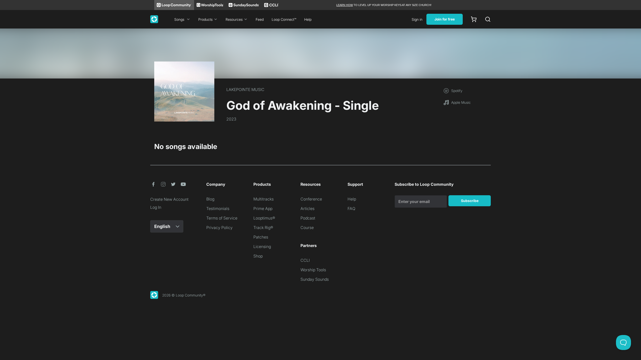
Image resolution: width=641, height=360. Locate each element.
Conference (311, 199)
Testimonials (217, 208)
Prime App (262, 208)
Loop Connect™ (284, 19)
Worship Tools (313, 269)
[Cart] (474, 19)
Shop (258, 256)
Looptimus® (264, 218)
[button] (153, 184)
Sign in (417, 19)
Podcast (307, 218)
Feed (260, 19)
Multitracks (263, 199)
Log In (155, 207)
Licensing (262, 246)
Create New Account (169, 199)
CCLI (305, 260)
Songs (179, 19)
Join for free (444, 19)
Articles (307, 208)
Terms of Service (221, 218)
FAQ (351, 208)
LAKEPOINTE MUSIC (245, 89)
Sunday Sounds (314, 279)
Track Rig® (263, 227)
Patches (260, 237)
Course (307, 227)
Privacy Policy (219, 227)
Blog (210, 199)
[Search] (488, 19)
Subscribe (469, 200)
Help (307, 19)
